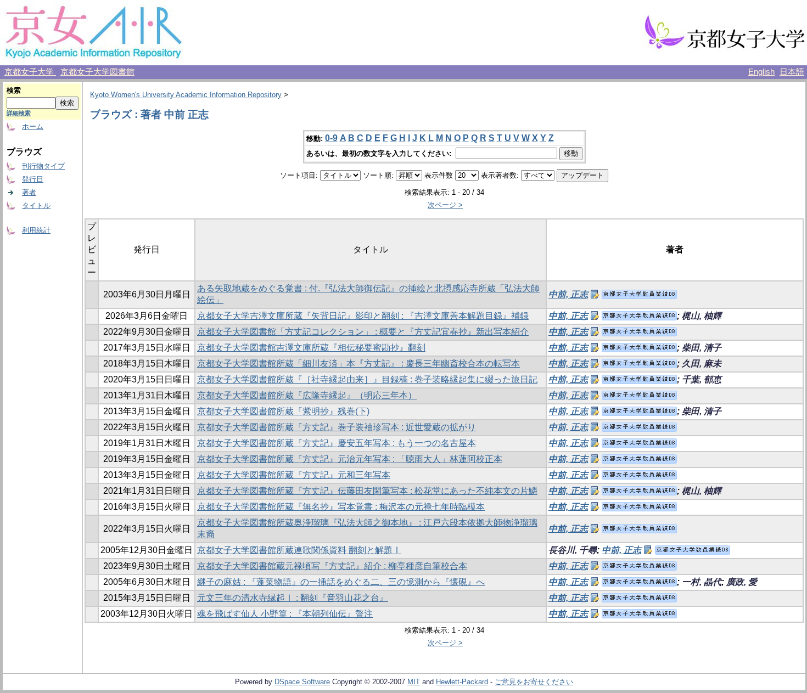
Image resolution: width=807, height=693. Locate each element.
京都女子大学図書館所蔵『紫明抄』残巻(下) (283, 411)
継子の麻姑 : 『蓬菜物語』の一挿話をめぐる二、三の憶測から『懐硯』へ (341, 582)
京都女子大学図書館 (97, 71)
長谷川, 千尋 (572, 550)
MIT (413, 682)
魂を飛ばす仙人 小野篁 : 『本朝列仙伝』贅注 (285, 613)
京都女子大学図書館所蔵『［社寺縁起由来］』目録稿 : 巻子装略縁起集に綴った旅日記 (367, 379)
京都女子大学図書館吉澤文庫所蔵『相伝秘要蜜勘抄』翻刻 (311, 347)
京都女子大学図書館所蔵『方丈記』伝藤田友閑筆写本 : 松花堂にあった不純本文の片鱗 (367, 490)
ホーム (32, 126)
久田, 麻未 (701, 363)
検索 (14, 90)
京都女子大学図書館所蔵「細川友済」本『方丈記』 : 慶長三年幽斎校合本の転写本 (358, 363)
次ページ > (445, 205)
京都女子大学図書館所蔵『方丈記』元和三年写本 (293, 475)
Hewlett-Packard (462, 682)
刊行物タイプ (43, 166)
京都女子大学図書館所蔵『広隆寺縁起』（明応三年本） (307, 395)
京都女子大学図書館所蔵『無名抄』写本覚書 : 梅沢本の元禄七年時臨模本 (341, 506)
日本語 (792, 71)
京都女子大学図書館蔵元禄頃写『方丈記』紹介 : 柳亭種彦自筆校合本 (332, 566)
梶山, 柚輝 (701, 315)
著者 (29, 192)
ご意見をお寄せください (534, 682)
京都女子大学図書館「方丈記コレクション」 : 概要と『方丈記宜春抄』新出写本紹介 (363, 331)
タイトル (36, 205)
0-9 (331, 138)
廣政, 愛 (741, 582)
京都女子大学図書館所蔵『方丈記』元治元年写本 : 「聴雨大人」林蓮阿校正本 (349, 459)
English (761, 71)
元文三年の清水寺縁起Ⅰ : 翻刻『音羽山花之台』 (292, 597)
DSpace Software (302, 682)
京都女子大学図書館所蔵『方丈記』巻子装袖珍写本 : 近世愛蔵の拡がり (336, 427)
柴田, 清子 (701, 347)
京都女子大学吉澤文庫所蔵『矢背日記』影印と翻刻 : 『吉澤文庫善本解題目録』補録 (363, 315)
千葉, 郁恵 (701, 379)
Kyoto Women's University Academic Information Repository (186, 95)
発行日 (32, 179)
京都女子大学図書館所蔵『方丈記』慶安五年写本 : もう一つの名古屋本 (336, 443)
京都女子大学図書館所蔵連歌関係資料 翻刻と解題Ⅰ (299, 550)
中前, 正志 (568, 294)
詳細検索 (19, 113)
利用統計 (36, 230)
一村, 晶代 (701, 582)
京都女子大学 (30, 71)
